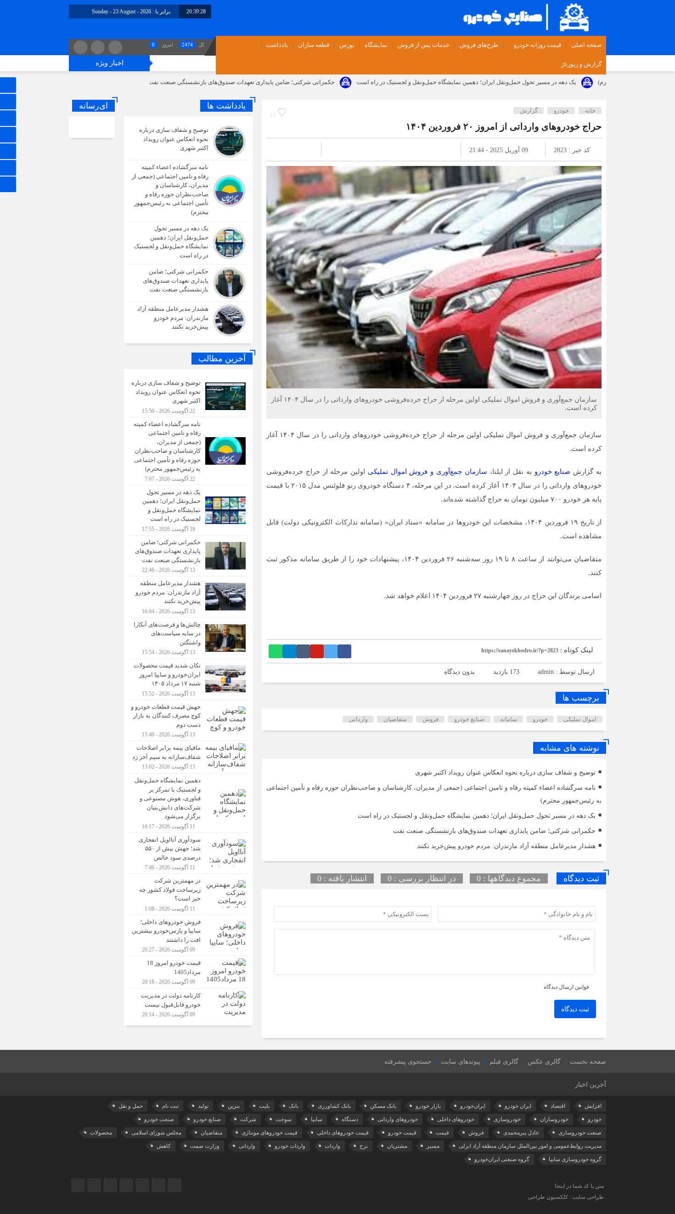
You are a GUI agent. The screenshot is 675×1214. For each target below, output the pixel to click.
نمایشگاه (376, 44)
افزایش (593, 1106)
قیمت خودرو (402, 1132)
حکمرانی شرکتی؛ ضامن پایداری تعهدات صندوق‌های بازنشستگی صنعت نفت (293, 82)
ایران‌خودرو (472, 1106)
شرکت (248, 1119)
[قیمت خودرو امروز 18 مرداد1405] (188, 972)
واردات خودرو (290, 1146)
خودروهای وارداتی (397, 1119)
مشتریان (397, 1146)
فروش (430, 719)
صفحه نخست (588, 1061)
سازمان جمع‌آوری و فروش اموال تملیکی (427, 471)
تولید (203, 1106)
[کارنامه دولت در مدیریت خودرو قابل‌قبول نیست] (188, 1004)
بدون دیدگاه (459, 671)
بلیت (264, 1106)
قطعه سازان (313, 44)
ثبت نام (170, 1106)
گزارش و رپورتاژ (581, 64)
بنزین (234, 1106)
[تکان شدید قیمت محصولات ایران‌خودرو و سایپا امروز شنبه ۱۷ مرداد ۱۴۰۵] (188, 679)
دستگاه (350, 1119)
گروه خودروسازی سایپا (575, 1159)
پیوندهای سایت (460, 1061)
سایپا (316, 1119)
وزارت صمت (204, 1146)
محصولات (101, 1132)
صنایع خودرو (552, 471)
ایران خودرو (518, 1106)
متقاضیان (395, 719)
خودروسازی (507, 1119)
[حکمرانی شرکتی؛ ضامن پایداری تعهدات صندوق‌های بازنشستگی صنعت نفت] (188, 283)
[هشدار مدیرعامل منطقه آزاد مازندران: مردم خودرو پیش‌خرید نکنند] (188, 319)
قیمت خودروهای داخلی (343, 1132)
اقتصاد (558, 1106)
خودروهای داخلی (455, 1119)
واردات (332, 1146)
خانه (590, 110)
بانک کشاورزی (334, 1106)
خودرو (561, 110)
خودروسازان (554, 1119)
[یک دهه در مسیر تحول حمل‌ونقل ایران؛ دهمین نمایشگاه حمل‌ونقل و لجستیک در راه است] (188, 243)
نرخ (364, 1146)
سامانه (508, 719)
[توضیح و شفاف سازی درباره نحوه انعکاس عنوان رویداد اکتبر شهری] (188, 141)
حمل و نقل (130, 1106)
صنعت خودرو (159, 1119)
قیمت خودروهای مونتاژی (270, 1132)
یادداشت (277, 44)
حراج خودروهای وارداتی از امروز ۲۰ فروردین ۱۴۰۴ (504, 126)
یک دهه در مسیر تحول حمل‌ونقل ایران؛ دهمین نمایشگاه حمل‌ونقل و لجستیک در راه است (519, 82)
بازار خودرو (428, 1106)
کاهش (164, 1146)
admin (546, 671)
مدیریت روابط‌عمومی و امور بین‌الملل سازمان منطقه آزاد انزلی (530, 1146)
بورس (346, 44)
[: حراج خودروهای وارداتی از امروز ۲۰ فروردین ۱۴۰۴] (284, 149)
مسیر (433, 1146)
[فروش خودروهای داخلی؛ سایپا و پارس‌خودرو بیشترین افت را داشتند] (188, 935)
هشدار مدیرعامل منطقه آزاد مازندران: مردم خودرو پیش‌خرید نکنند (506, 846)
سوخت (284, 1119)
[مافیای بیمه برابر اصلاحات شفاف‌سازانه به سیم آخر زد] (188, 757)
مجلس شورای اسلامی (156, 1132)
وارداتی (358, 719)
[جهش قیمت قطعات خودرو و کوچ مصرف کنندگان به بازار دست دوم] (188, 720)
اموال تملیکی (579, 719)
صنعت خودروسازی (580, 1132)
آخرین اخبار (590, 1084)
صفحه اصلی (586, 44)
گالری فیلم (503, 1061)
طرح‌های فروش (479, 44)
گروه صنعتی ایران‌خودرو (501, 1159)
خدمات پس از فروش (424, 44)
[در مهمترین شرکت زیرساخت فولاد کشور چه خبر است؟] (188, 894)
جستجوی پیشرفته (408, 1061)
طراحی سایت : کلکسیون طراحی (566, 1197)
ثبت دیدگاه (575, 1009)
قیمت (442, 1132)
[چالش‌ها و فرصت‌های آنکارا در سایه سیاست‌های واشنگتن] (188, 638)
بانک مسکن (383, 1106)
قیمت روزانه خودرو (537, 44)
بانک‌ (293, 1106)
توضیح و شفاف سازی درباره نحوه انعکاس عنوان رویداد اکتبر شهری (505, 772)
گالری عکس (544, 1061)
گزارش (529, 110)
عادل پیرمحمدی (521, 1132)
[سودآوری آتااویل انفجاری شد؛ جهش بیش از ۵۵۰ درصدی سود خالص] (188, 853)
